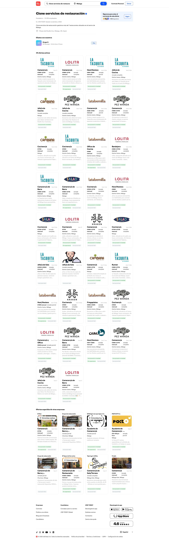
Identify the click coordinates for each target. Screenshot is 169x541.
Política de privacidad (77, 536)
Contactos (88, 515)
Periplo (114, 456)
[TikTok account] (37, 532)
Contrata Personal (117, 3)
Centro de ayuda (90, 519)
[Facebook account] (43, 532)
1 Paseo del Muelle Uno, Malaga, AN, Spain (53, 31)
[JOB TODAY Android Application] (127, 509)
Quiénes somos (90, 512)
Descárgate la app (91, 508)
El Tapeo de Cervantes (68, 456)
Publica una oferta (42, 512)
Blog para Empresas (42, 515)
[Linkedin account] (53, 532)
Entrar (129, 3)
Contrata (39, 508)
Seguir (127, 16)
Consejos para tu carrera (69, 508)
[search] (103, 3)
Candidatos (40, 519)
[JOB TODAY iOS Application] (115, 509)
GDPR (104, 536)
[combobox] (60, 3)
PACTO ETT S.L (116, 414)
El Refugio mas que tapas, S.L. (96, 414)
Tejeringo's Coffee (92, 456)
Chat (94, 43)
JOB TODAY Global (67, 512)
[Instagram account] (40, 532)
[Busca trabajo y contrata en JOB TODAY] (38, 3)
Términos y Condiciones (93, 536)
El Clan (39, 414)
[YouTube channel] (47, 532)
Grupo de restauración (69, 414)
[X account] (50, 532)
